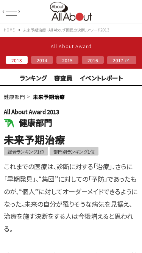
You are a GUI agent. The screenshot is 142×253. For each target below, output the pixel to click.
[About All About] (71, 18)
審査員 (63, 77)
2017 (118, 60)
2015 (67, 60)
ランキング (33, 77)
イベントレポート (101, 77)
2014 (42, 60)
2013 (16, 60)
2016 (92, 60)
